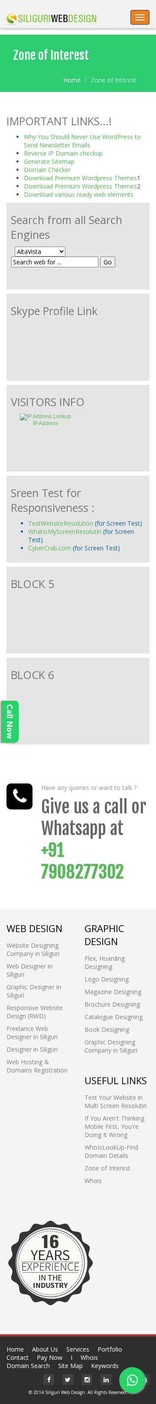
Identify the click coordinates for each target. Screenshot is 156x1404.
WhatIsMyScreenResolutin (65, 531)
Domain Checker (47, 170)
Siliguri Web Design (65, 1392)
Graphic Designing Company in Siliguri (110, 1046)
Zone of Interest (107, 1168)
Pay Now (49, 1357)
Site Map (70, 1366)
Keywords (105, 1366)
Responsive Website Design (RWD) (34, 1012)
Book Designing (106, 1029)
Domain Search (28, 1366)
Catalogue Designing (113, 1017)
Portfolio (110, 1349)
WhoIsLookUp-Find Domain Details (111, 1151)
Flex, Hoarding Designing (104, 962)
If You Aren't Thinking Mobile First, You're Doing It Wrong (114, 1126)
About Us (45, 1349)
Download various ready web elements (78, 194)
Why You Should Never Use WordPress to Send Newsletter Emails (82, 141)
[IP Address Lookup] (45, 416)
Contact (17, 1357)
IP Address (45, 423)
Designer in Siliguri (32, 1049)
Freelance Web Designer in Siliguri (32, 1032)
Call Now (10, 721)
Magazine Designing (112, 992)
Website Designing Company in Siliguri (32, 949)
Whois (93, 1180)
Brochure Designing (112, 1004)
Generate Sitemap (49, 161)
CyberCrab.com (49, 548)
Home (72, 80)
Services (77, 1349)
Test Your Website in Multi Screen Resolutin (115, 1101)
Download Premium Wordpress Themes (80, 178)
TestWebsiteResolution (60, 523)
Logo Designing (106, 979)
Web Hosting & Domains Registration (37, 1066)
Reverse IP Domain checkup (63, 153)
